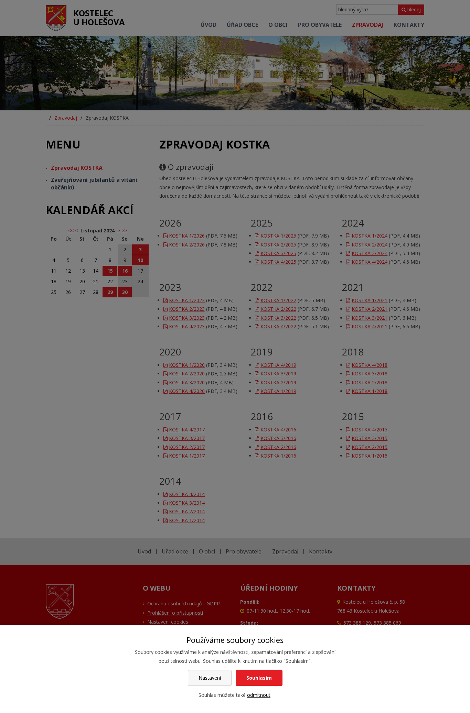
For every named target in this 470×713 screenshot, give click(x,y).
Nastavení (210, 677)
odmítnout (258, 695)
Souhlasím (259, 677)
